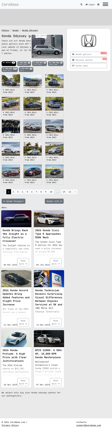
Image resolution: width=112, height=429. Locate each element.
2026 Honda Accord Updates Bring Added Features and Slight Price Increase (16, 297)
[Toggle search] (81, 4)
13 (64, 191)
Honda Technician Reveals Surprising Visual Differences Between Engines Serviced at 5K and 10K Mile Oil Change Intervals (48, 301)
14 (70, 191)
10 (51, 191)
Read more (22, 262)
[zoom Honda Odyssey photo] (60, 56)
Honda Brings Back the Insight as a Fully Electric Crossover (15, 236)
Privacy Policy (10, 425)
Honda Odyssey (30, 30)
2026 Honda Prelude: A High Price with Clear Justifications (15, 355)
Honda (15, 30)
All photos (8, 62)
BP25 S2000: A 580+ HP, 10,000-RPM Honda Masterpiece (48, 354)
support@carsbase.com (88, 425)
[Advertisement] (56, 17)
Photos (5, 30)
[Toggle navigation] (105, 4)
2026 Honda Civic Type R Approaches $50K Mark (48, 234)
